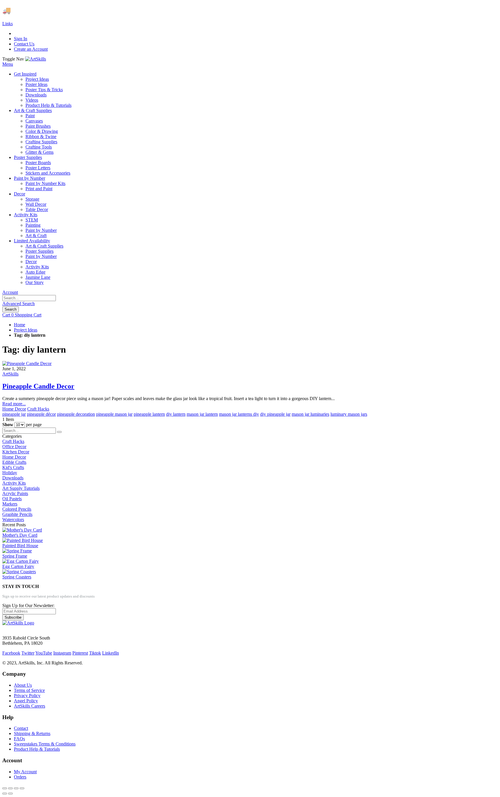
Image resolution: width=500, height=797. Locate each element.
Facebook (11, 653)
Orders (20, 776)
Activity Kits (14, 483)
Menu (7, 64)
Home (19, 324)
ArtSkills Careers (29, 705)
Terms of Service (29, 690)
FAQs (19, 738)
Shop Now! (106, 10)
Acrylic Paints (15, 493)
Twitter (27, 653)
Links (7, 23)
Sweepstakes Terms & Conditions (45, 743)
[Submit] (59, 432)
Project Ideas (25, 329)
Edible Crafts (14, 462)
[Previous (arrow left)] (4, 793)
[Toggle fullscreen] (16, 788)
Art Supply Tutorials (21, 488)
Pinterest (80, 653)
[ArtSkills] (35, 58)
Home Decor (14, 408)
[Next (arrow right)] (10, 793)
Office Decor (14, 446)
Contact (21, 728)
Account (10, 292)
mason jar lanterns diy (239, 414)
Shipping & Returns (32, 733)
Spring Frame (14, 556)
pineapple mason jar (114, 414)
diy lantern (175, 414)
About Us (23, 685)
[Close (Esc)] (4, 788)
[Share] (10, 788)
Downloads (12, 477)
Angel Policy (26, 700)
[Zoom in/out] (22, 788)
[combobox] (29, 298)
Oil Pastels (12, 498)
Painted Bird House (20, 545)
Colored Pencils (16, 509)
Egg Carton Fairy (18, 566)
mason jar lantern (202, 414)
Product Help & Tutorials (37, 749)
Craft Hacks (38, 408)
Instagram (62, 653)
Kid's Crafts (13, 467)
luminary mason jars (348, 414)
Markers (9, 503)
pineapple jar (14, 414)
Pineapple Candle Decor (38, 386)
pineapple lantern (149, 414)
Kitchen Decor (15, 451)
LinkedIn (110, 653)
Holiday (9, 472)
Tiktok (95, 653)
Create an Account (31, 49)
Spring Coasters (16, 576)
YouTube (43, 653)
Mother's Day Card (19, 535)
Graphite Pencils (17, 514)
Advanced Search (18, 303)
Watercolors (13, 519)
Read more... (14, 403)
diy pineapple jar (275, 414)
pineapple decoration (76, 414)
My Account (25, 771)
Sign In (20, 38)
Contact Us (24, 43)
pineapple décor (41, 414)
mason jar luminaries (310, 414)
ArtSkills (10, 373)
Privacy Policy (27, 695)
